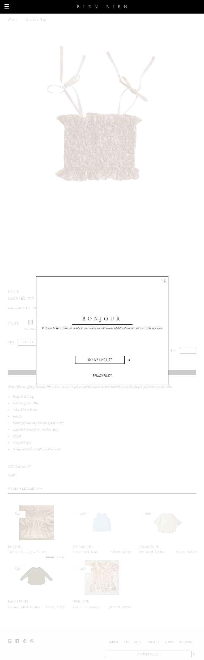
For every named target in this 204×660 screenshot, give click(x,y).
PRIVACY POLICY (102, 376)
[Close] (164, 280)
